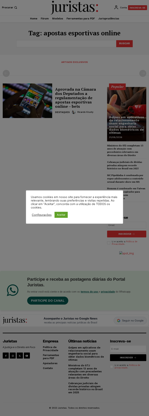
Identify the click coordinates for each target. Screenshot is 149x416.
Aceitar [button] (61, 214)
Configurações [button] (42, 215)
